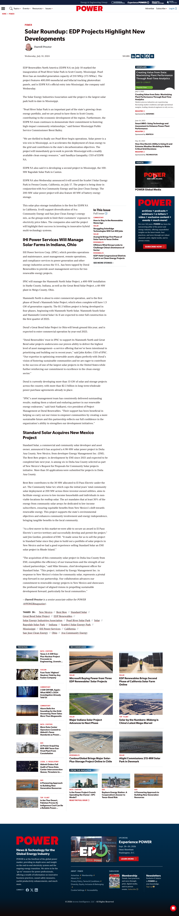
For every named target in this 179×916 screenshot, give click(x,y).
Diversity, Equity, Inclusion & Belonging (87, 884)
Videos (139, 162)
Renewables (98, 242)
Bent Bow (61, 612)
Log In (172, 8)
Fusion (43, 670)
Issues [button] (48, 8)
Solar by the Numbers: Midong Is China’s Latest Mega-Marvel (138, 721)
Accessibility (92, 890)
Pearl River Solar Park (78, 620)
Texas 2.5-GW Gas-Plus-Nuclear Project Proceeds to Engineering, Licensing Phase (51, 658)
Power (11, 14)
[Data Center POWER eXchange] (158, 2)
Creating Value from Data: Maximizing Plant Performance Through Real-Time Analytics (153, 97)
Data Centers (46, 651)
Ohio (54, 633)
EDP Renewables (63, 616)
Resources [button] (37, 8)
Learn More (127, 858)
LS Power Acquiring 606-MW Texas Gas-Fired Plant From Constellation (49, 749)
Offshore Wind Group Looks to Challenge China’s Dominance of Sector (108, 247)
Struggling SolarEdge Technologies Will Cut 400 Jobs (108, 229)
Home (4, 14)
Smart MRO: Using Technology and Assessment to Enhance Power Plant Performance (152, 126)
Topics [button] (17, 8)
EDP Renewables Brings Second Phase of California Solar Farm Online (138, 681)
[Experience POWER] (138, 2)
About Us (75, 878)
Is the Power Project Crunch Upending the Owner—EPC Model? (82, 795)
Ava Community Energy (74, 633)
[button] (3, 8)
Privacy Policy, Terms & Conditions (85, 881)
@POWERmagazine (34, 604)
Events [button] (26, 8)
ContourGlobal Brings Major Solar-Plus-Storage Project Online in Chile (90, 759)
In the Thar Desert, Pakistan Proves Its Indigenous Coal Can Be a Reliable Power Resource (51, 805)
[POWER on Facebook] (27, 890)
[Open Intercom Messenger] (173, 908)
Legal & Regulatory (49, 762)
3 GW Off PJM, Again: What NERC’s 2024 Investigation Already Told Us (50, 693)
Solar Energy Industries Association (42, 620)
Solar (96, 226)
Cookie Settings (77, 890)
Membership (87, 875)
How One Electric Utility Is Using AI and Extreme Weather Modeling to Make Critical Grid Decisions (153, 146)
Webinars (141, 67)
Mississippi (29, 629)
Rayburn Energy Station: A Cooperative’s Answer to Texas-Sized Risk (114, 795)
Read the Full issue (78, 800)
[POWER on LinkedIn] (36, 890)
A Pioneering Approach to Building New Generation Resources (51, 785)
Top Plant (44, 798)
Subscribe (132, 889)
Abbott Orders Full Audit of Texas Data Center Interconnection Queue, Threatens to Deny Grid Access (51, 769)
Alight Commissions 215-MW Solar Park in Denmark (139, 759)
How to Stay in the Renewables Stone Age (108, 221)
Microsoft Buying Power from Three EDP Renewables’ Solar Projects (90, 679)
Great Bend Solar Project (36, 616)
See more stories (102, 262)
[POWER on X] (32, 890)
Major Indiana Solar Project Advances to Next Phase (85, 721)
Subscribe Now (153, 246)
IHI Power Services (50, 629)
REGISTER (139, 111)
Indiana (53, 624)
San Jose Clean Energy (35, 633)
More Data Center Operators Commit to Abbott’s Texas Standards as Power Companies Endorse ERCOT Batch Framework (50, 734)
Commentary (98, 218)
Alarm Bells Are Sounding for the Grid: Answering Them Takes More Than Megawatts (51, 712)
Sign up (149, 887)
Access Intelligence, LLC (83, 902)
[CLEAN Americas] (172, 2)
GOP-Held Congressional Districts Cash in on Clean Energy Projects (109, 256)
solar (97, 620)
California (70, 629)
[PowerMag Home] (89, 8)
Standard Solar (79, 612)
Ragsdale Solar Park (34, 624)
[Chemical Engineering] (118, 2)
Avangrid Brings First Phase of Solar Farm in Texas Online (107, 238)
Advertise (149, 8)
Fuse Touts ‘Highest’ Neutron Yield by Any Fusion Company (50, 675)
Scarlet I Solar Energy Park (76, 624)
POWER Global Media (148, 189)
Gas (41, 743)
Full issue (99, 213)
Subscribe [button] (161, 8)
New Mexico (45, 612)
